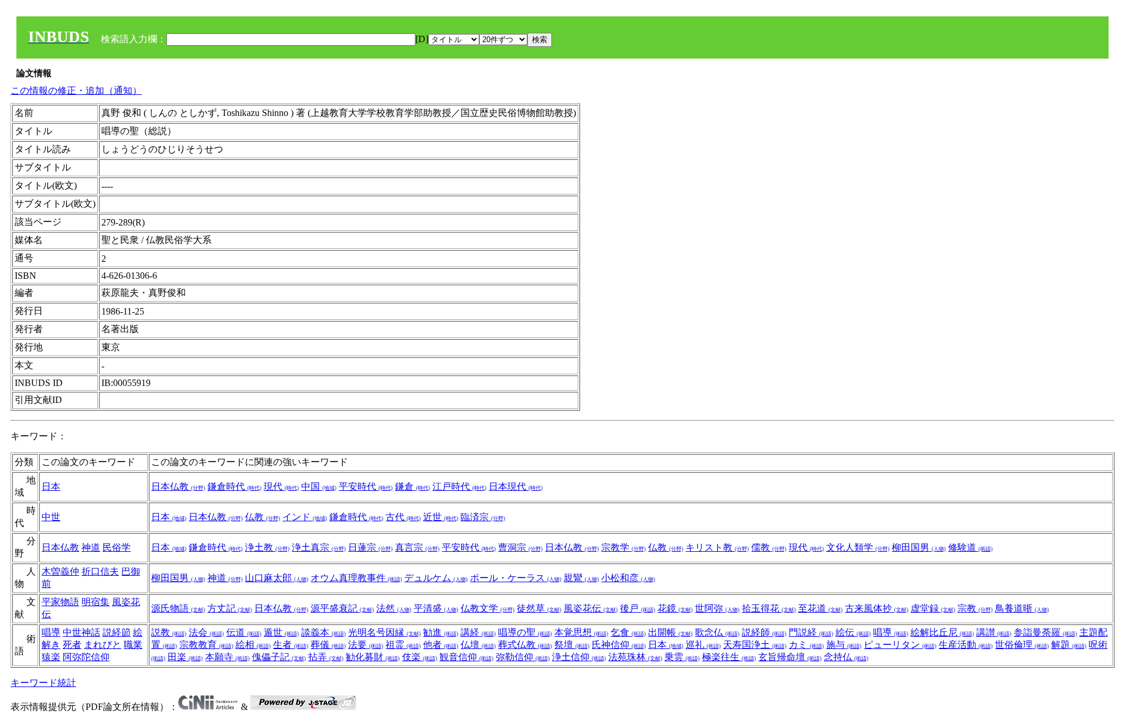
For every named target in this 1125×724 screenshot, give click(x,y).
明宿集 (95, 602)
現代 (281, 486)
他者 (440, 645)
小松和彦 (628, 578)
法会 (206, 632)
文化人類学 (857, 547)
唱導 (51, 632)
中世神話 (81, 632)
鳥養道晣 (1022, 608)
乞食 (628, 632)
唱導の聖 (525, 632)
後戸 (637, 608)
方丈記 (229, 608)
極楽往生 (729, 657)
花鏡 (675, 608)
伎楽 (419, 657)
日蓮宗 (370, 547)
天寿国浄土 (754, 645)
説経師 (764, 632)
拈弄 (325, 657)
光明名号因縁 (384, 632)
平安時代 (366, 486)
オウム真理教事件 (356, 578)
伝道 (243, 632)
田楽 (185, 657)
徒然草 (539, 608)
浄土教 (267, 547)
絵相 (253, 645)
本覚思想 (581, 632)
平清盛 (436, 608)
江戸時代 (459, 486)
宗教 (975, 608)
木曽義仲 (60, 571)
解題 (1068, 645)
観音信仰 (466, 657)
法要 (365, 645)
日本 (51, 486)
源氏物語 (178, 608)
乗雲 (682, 657)
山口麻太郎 (276, 578)
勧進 (440, 632)
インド (304, 517)
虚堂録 (933, 608)
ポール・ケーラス (515, 578)
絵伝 (853, 632)
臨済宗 (483, 517)
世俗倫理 (1022, 645)
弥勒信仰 (523, 657)
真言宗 (417, 547)
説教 (168, 632)
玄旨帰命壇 (789, 657)
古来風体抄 (876, 608)
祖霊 (403, 645)
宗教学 (623, 547)
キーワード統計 (43, 683)
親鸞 (581, 578)
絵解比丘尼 (942, 632)
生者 (290, 645)
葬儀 (328, 645)
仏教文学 (487, 608)
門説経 (811, 632)
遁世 (281, 632)
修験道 (970, 547)
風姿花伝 (591, 608)
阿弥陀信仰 (86, 657)
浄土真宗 (319, 547)
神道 (90, 547)
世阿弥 (717, 608)
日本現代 (516, 486)
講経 (478, 632)
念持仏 (846, 657)
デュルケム (436, 578)
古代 (403, 517)
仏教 (262, 517)
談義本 (323, 632)
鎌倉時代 (234, 486)
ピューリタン (900, 645)
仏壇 (478, 645)
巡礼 (703, 645)
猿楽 (51, 657)
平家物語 (60, 602)
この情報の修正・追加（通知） (76, 90)
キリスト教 (717, 547)
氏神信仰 (619, 645)
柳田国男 (919, 547)
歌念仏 (717, 632)
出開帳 (670, 632)
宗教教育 (206, 645)
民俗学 (117, 547)
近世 (440, 517)
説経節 (117, 632)
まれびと (102, 645)
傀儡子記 (279, 657)
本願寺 (227, 657)
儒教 (768, 547)
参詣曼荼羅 (1045, 632)
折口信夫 (100, 571)
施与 (843, 645)
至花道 (820, 608)
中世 (51, 517)
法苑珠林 (635, 657)
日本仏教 (178, 486)
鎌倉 (412, 486)
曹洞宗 (520, 547)
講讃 (993, 632)
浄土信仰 (579, 657)
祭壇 (571, 645)
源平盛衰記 (342, 608)
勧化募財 (373, 657)
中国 (318, 486)
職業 (133, 645)
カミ (806, 645)
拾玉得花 (769, 608)
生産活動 (966, 645)
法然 (393, 608)
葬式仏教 (525, 645)
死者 (72, 645)
